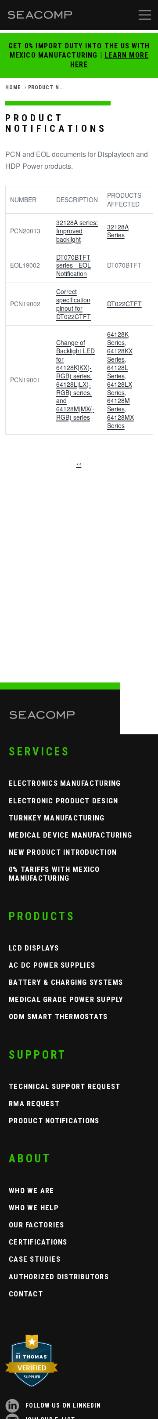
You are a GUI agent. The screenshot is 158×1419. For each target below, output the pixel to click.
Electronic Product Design (63, 800)
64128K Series (118, 338)
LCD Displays (34, 948)
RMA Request (34, 1103)
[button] (145, 15)
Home (13, 87)
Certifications (38, 1242)
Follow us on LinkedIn (62, 1405)
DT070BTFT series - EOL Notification (73, 265)
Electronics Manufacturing (65, 783)
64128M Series (118, 404)
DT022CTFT (124, 303)
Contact (26, 1293)
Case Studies (35, 1259)
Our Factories (36, 1224)
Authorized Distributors (59, 1276)
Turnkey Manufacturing (56, 817)
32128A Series (118, 231)
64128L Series (117, 371)
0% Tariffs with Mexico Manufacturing (54, 873)
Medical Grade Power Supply (66, 999)
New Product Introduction (63, 852)
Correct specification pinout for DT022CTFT (73, 304)
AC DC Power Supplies (52, 965)
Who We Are (31, 1190)
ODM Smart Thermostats (58, 1016)
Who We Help (34, 1207)
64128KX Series (120, 354)
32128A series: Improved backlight (77, 230)
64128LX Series (119, 388)
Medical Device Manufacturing (70, 835)
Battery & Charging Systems (66, 982)
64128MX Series (120, 421)
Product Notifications (54, 1120)
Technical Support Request (65, 1086)
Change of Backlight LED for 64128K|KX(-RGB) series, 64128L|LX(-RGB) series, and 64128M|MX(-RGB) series (75, 379)
